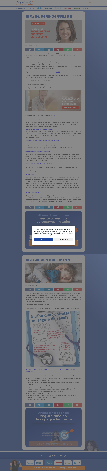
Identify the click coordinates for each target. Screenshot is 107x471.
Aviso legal (57, 242)
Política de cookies (50, 242)
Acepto (43, 239)
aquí (50, 233)
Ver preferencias (63, 239)
